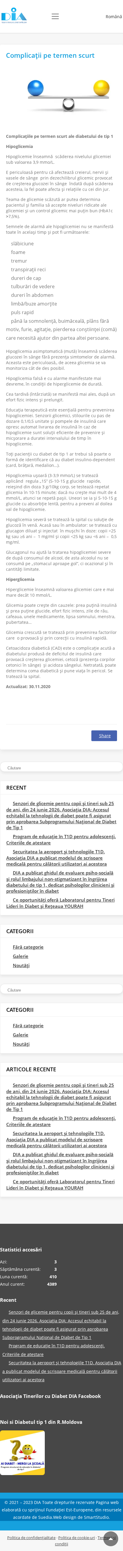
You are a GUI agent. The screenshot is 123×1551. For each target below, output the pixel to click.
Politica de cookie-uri (76, 1537)
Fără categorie (28, 947)
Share (105, 735)
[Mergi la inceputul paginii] (110, 1538)
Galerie (20, 956)
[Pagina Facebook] (22, 1454)
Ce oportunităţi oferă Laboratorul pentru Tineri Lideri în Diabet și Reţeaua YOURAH (60, 903)
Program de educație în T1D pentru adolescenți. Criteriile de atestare (61, 839)
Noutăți (21, 965)
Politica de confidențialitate (31, 1537)
